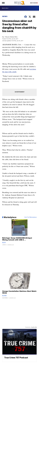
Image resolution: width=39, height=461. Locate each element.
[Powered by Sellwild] (34, 327)
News (4, 16)
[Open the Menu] (3, 2)
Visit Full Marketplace (30, 217)
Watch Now (33, 2)
